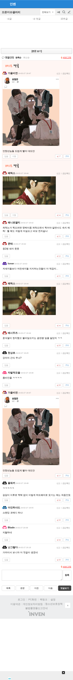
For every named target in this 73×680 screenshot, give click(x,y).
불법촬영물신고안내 (36, 608)
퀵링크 (43, 599)
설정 (52, 599)
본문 (22, 588)
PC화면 (32, 599)
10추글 (64, 18)
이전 (36, 588)
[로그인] (62, 4)
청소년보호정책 (54, 603)
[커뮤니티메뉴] (4, 4)
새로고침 (67, 57)
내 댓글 (37, 18)
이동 (14, 156)
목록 (8, 588)
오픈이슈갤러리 (11, 12)
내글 (9, 18)
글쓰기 (69, 12)
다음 (50, 588)
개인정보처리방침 (33, 604)
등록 (67, 575)
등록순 (18, 57)
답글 (6, 156)
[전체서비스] (69, 4)
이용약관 (15, 604)
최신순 (26, 57)
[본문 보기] (37, 51)
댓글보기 (64, 588)
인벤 (13, 4)
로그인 (21, 599)
